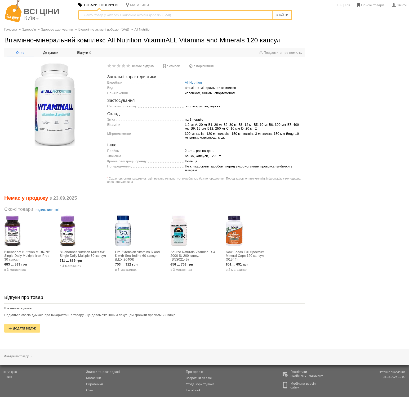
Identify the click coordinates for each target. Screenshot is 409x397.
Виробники (94, 384)
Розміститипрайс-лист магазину (306, 373)
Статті (90, 390)
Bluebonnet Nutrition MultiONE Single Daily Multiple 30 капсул (83, 253)
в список (173, 66)
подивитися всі (47, 210)
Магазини (93, 378)
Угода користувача (200, 384)
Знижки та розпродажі (103, 372)
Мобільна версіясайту (303, 385)
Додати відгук (24, 328)
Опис (20, 52)
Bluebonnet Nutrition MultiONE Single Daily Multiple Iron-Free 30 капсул (27, 255)
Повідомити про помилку (282, 52)
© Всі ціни (10, 372)
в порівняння (204, 66)
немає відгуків (143, 66)
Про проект (194, 372)
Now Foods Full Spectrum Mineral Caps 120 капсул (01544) (245, 255)
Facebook (193, 390)
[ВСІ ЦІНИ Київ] (13, 21)
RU (347, 5)
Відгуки (84, 52)
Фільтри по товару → (18, 356)
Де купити (50, 52)
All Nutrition (193, 82)
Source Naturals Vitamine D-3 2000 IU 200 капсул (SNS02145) (192, 255)
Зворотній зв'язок (199, 378)
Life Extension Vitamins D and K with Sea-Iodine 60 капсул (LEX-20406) (137, 255)
